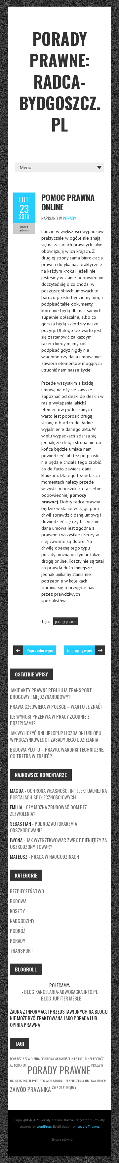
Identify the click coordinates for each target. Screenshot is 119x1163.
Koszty (17, 910)
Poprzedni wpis (39, 650)
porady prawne (65, 621)
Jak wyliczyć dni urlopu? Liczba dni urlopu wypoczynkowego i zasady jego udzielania (55, 736)
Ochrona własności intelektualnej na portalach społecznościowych (58, 794)
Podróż (17, 930)
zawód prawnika (30, 1089)
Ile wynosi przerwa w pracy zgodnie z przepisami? (50, 720)
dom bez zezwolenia (25, 1058)
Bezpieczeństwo (27, 891)
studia (57, 1080)
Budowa (18, 901)
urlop (101, 1080)
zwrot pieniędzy (64, 1087)
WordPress (44, 1126)
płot (35, 1080)
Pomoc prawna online (68, 202)
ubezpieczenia (73, 1080)
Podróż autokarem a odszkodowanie (43, 827)
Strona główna (62, 1139)
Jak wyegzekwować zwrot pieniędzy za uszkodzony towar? (58, 843)
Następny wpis (79, 650)
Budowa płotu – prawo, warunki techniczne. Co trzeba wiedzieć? (57, 753)
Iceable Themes (88, 1126)
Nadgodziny (22, 920)
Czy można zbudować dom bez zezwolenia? (48, 810)
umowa (90, 1080)
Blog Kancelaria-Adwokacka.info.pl (61, 991)
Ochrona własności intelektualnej (66, 1058)
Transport (21, 950)
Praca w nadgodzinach (55, 856)
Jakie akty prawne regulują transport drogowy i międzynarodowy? (51, 693)
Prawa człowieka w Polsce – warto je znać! (55, 706)
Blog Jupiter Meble (61, 998)
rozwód (46, 1080)
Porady (69, 218)
